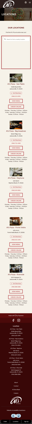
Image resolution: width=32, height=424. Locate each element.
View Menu (16, 101)
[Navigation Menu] (30, 2)
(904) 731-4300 (16, 345)
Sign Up (26, 421)
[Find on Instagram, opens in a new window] (18, 321)
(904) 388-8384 (16, 374)
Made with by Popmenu (12, 315)
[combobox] (16, 39)
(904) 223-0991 (16, 335)
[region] (16, 52)
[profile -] (26, 2)
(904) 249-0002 (16, 355)
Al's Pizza (16, 400)
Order (5, 421)
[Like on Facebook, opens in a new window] (13, 321)
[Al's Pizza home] (8, 4)
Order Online (16, 106)
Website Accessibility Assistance (16, 410)
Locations (15, 421)
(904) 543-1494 (16, 364)
